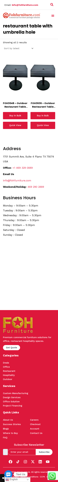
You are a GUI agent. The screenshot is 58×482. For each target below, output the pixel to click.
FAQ (5, 437)
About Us (8, 420)
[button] (52, 5)
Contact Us (36, 433)
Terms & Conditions (29, 477)
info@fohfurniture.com (25, 5)
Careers (34, 420)
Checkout (35, 424)
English (13, 479)
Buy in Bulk (15, 115)
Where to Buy (10, 433)
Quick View (15, 125)
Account (34, 428)
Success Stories (12, 424)
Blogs (6, 428)
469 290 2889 (36, 186)
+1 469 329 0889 (22, 167)
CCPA (42, 477)
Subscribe (44, 452)
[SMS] (8, 474)
